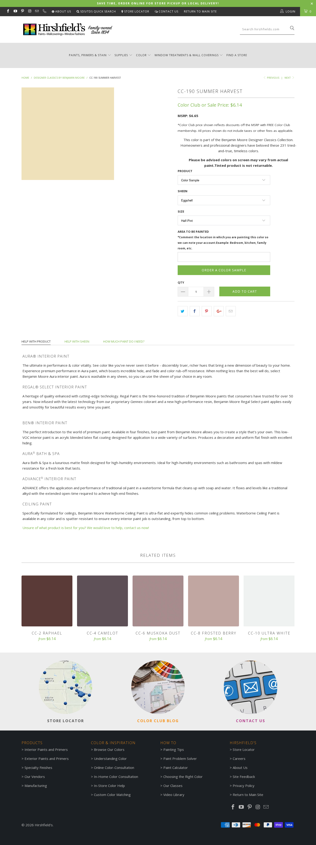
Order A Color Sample (224, 270)
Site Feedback (244, 776)
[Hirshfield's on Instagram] (29, 11)
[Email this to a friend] (231, 311)
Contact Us (168, 11)
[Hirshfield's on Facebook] (8, 11)
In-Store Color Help (109, 785)
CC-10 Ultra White (269, 601)
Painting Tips (173, 749)
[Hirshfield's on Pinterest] (22, 11)
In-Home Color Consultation (116, 776)
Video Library (173, 794)
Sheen (182, 191)
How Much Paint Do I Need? (123, 341)
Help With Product (36, 341)
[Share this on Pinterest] (207, 311)
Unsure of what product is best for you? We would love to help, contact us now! (85, 527)
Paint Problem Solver (180, 758)
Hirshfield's (44, 825)
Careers (239, 758)
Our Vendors (35, 776)
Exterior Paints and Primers (47, 758)
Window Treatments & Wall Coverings (187, 55)
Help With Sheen (77, 341)
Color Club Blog (158, 720)
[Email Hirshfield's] (37, 11)
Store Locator (136, 11)
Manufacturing (36, 785)
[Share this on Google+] (219, 311)
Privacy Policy (243, 785)
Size (181, 211)
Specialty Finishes (38, 767)
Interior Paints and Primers (46, 749)
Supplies (121, 55)
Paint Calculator (175, 767)
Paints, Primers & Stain (88, 55)
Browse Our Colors (109, 749)
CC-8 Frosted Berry (213, 601)
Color (141, 55)
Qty (181, 282)
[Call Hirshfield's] (44, 11)
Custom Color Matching (112, 794)
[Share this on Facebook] (195, 311)
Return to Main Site (200, 11)
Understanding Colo (109, 758)
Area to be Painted (223, 239)
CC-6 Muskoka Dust (158, 601)
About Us (62, 11)
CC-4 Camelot (102, 601)
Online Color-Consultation (114, 767)
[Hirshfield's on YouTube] (15, 11)
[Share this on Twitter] (183, 311)
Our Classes (173, 785)
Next (288, 77)
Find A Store (236, 55)
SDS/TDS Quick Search (97, 11)
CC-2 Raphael (47, 601)
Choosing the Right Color (183, 776)
